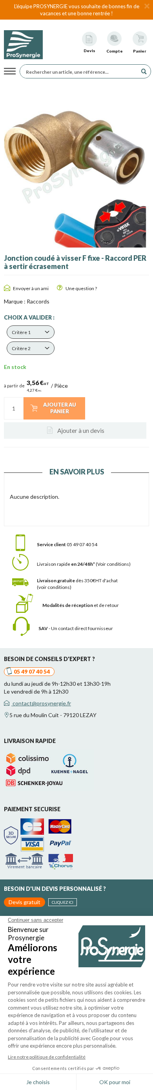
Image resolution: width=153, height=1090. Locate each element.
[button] (31, 332)
